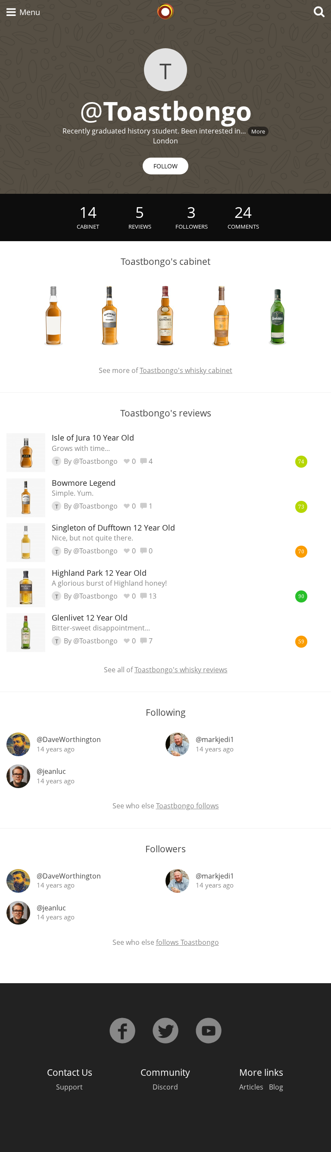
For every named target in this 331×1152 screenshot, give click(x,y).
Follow (165, 166)
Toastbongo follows (187, 805)
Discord (165, 1087)
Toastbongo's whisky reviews (181, 669)
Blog (276, 1087)
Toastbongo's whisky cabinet (186, 370)
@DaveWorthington (69, 739)
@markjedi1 (215, 739)
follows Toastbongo (187, 942)
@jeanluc (51, 771)
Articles (251, 1087)
